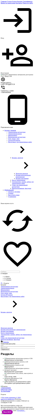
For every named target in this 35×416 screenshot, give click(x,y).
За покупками (5, 391)
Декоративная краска (7, 288)
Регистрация (5, 73)
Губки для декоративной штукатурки (12, 338)
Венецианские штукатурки (9, 291)
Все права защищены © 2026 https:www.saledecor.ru (11, 398)
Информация (9, 190)
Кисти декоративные (7, 333)
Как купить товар (13, 195)
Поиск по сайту (27, 3)
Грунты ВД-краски (7, 295)
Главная (4, 1)
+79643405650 (6, 92)
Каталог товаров (10, 130)
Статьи (9, 1)
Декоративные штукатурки (9, 286)
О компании (12, 196)
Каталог (19, 1)
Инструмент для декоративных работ (12, 296)
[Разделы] (4, 386)
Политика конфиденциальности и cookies (11, 400)
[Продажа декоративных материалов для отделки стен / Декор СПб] (17, 75)
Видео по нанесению (8, 3)
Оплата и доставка (14, 191)
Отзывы (10, 193)
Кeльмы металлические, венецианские (13, 329)
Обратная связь (6, 389)
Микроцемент (5, 290)
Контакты (19, 3)
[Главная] (1, 283)
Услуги (14, 1)
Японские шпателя (7, 328)
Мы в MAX (7, 412)
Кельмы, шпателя (6, 312)
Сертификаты (27, 1)
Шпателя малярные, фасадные (10, 339)
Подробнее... (21, 410)
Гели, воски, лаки (6, 293)
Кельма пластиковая (7, 331)
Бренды (6, 342)
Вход (2, 38)
